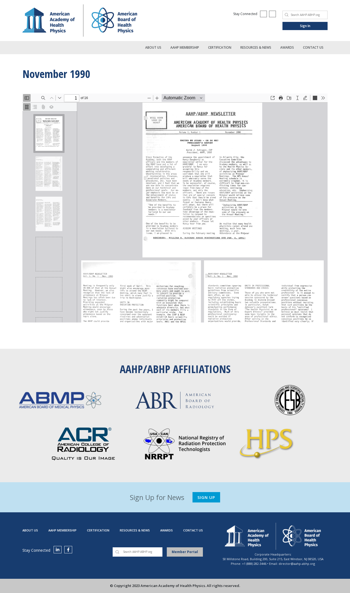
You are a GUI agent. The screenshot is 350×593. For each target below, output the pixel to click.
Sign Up (206, 497)
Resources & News (255, 47)
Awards (287, 47)
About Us (153, 47)
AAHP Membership (184, 47)
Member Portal (185, 552)
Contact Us (313, 47)
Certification (219, 47)
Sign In (305, 26)
